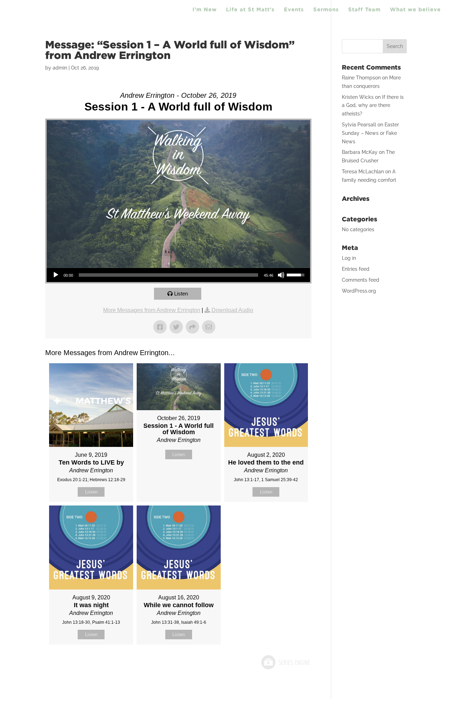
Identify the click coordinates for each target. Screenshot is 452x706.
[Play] (55, 275)
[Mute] (281, 275)
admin (60, 68)
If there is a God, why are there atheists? (373, 105)
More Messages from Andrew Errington (151, 310)
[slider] (168, 275)
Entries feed (355, 269)
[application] (178, 275)
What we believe (415, 9)
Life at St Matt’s (250, 9)
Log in (349, 258)
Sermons (326, 9)
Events (294, 9)
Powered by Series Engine (285, 662)
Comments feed (360, 280)
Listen (181, 294)
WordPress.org (359, 291)
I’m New (204, 9)
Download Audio (232, 310)
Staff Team (364, 9)
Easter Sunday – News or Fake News (370, 133)
